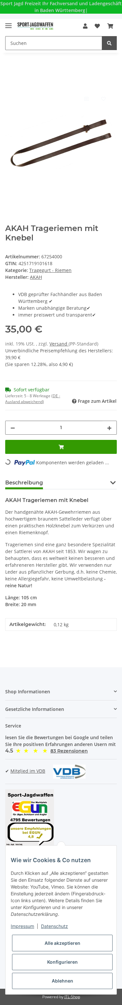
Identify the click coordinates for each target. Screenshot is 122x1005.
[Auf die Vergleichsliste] (86, 98)
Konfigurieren (62, 962)
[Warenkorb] (110, 26)
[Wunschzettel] (97, 26)
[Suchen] (109, 43)
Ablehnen (62, 981)
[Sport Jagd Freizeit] (35, 26)
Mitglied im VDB (27, 771)
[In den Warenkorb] (10, 82)
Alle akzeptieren (62, 943)
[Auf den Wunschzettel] (103, 98)
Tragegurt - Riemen (50, 270)
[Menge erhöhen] (109, 427)
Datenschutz (54, 926)
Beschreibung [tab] (24, 483)
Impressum (22, 926)
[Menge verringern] (13, 427)
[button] (85, 26)
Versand (59, 344)
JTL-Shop (72, 996)
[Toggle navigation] (8, 23)
